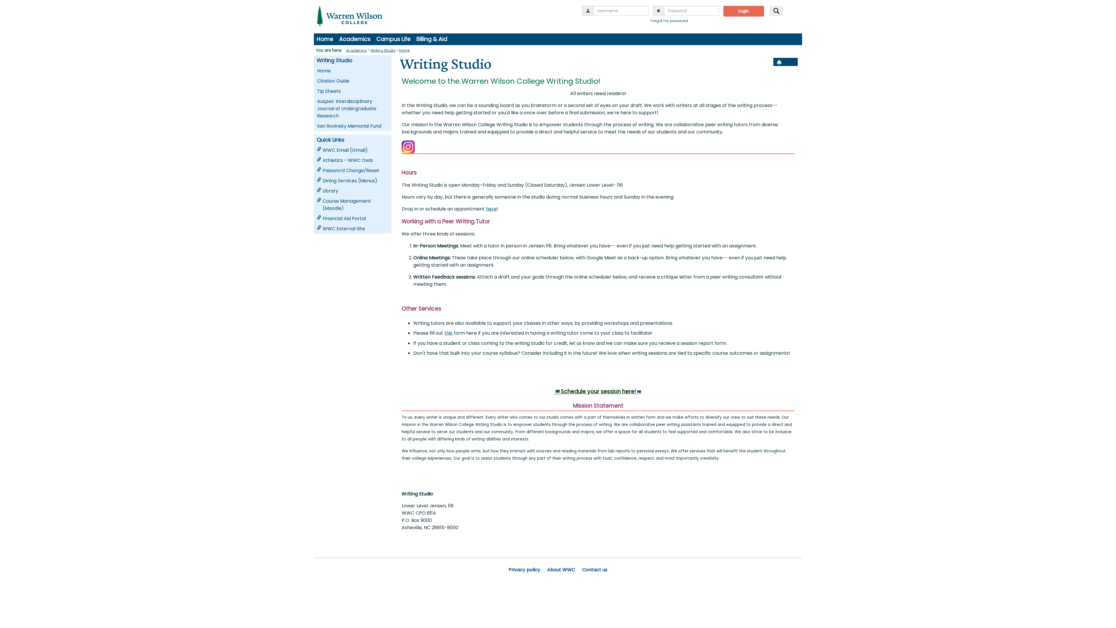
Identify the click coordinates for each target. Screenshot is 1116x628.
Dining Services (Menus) (350, 180)
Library (330, 191)
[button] (792, 62)
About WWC (561, 569)
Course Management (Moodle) (347, 205)
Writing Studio (383, 50)
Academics (355, 39)
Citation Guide (333, 81)
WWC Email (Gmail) (345, 150)
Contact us (594, 569)
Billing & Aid (431, 39)
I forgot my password (669, 20)
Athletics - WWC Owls (348, 160)
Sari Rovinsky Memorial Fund (349, 126)
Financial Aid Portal (344, 218)
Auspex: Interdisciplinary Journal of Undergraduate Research (346, 108)
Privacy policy (524, 569)
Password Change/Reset (351, 170)
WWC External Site (344, 228)
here (491, 209)
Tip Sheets (329, 91)
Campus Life (393, 39)
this (448, 333)
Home (325, 39)
